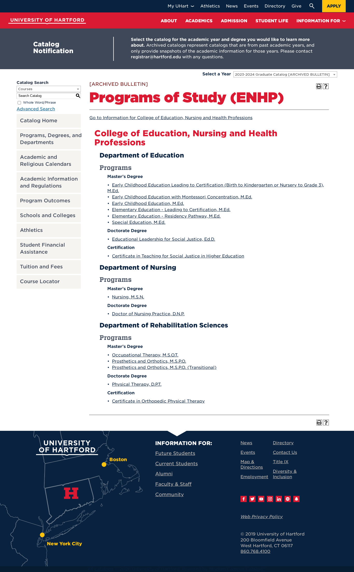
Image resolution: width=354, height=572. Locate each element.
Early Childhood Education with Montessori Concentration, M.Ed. (182, 197)
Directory (283, 442)
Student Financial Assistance (42, 248)
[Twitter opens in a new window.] (252, 499)
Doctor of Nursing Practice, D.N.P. (148, 313)
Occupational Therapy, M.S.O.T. (145, 355)
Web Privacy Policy (261, 516)
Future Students (175, 453)
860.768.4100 (255, 551)
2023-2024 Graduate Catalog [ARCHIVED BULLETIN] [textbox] (282, 74)
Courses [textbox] (25, 89)
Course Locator (40, 281)
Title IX (280, 461)
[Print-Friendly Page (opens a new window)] (319, 86)
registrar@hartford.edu (156, 56)
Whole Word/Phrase (39, 102)
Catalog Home (38, 121)
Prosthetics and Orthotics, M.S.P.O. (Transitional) (164, 367)
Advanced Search (36, 108)
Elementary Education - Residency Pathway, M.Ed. (166, 216)
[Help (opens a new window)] (326, 86)
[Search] (312, 6)
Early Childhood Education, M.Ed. (148, 203)
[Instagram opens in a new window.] (270, 499)
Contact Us (285, 452)
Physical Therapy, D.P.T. (136, 384)
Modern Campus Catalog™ (237, 569)
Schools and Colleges (47, 215)
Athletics (31, 230)
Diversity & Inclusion (285, 474)
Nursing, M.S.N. (128, 297)
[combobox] (285, 74)
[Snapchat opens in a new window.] (296, 499)
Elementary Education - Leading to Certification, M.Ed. (171, 209)
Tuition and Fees (41, 267)
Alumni (164, 473)
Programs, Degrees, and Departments (51, 138)
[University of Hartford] (47, 21)
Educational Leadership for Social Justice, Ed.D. (163, 239)
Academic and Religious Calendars (45, 160)
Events (247, 452)
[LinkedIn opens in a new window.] (279, 499)
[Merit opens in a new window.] (288, 499)
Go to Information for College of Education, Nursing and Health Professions (170, 117)
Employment (254, 476)
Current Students (176, 463)
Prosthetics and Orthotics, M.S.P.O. (149, 361)
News (246, 442)
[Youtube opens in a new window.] (261, 499)
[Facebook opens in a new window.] (243, 499)
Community (169, 494)
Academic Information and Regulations (49, 182)
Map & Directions (251, 464)
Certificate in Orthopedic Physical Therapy (158, 401)
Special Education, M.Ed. (138, 222)
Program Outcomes (45, 201)
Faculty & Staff (173, 484)
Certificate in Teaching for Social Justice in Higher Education (178, 256)
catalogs (104, 569)
